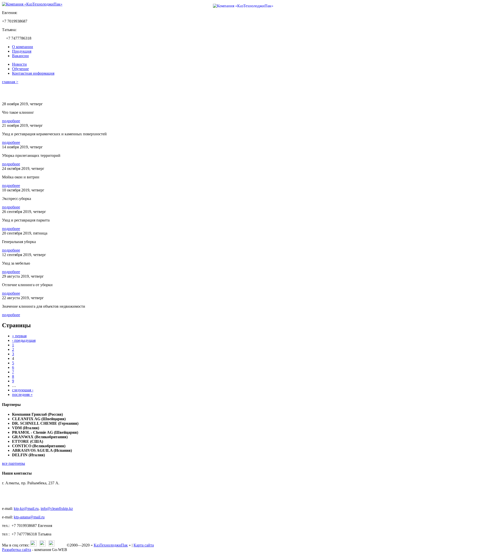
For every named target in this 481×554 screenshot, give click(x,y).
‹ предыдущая (24, 340)
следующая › (22, 390)
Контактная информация (33, 73)
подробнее (11, 121)
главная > (10, 82)
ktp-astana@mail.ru (29, 517)
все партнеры (13, 463)
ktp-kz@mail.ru (26, 508)
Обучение (20, 69)
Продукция (21, 51)
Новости (19, 64)
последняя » (22, 394)
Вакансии (20, 56)
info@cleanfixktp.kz (57, 508)
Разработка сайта (16, 549)
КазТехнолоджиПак (111, 545)
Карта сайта (144, 545)
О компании (22, 47)
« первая (19, 336)
